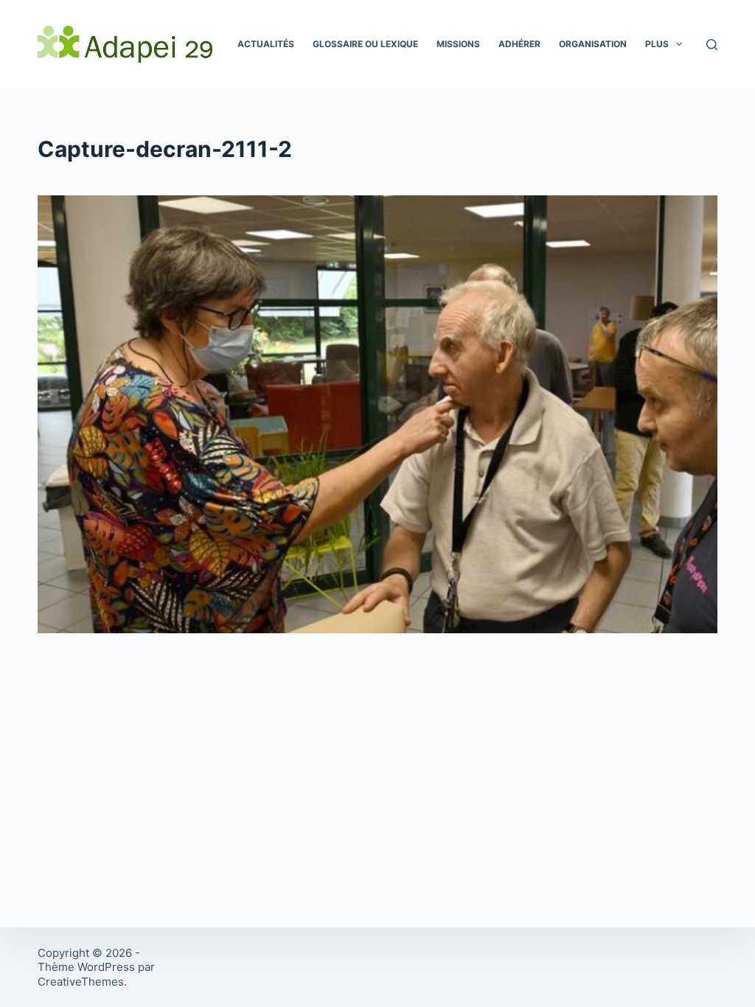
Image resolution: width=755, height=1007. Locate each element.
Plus (657, 43)
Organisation (593, 43)
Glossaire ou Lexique (365, 43)
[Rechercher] (711, 44)
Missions (458, 43)
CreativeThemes (81, 982)
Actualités (265, 43)
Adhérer (519, 43)
